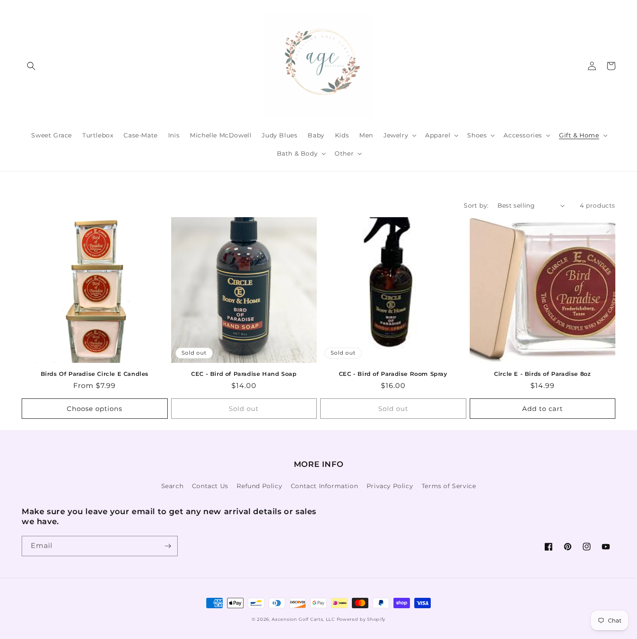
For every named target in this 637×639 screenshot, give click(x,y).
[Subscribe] (167, 546)
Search (172, 486)
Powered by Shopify (361, 619)
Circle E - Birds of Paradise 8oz (542, 373)
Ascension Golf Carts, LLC (303, 619)
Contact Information (324, 486)
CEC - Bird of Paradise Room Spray (393, 373)
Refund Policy (259, 486)
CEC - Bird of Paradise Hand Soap (243, 373)
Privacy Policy (390, 486)
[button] (31, 65)
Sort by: (476, 205)
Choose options (94, 408)
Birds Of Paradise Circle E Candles (95, 373)
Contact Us (210, 486)
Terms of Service (449, 486)
